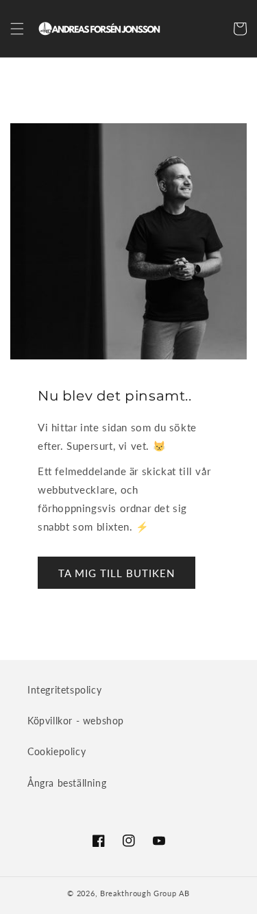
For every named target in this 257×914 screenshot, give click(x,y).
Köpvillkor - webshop (75, 720)
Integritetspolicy (64, 690)
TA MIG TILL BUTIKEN (116, 573)
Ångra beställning (66, 783)
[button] (17, 29)
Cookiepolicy (56, 751)
